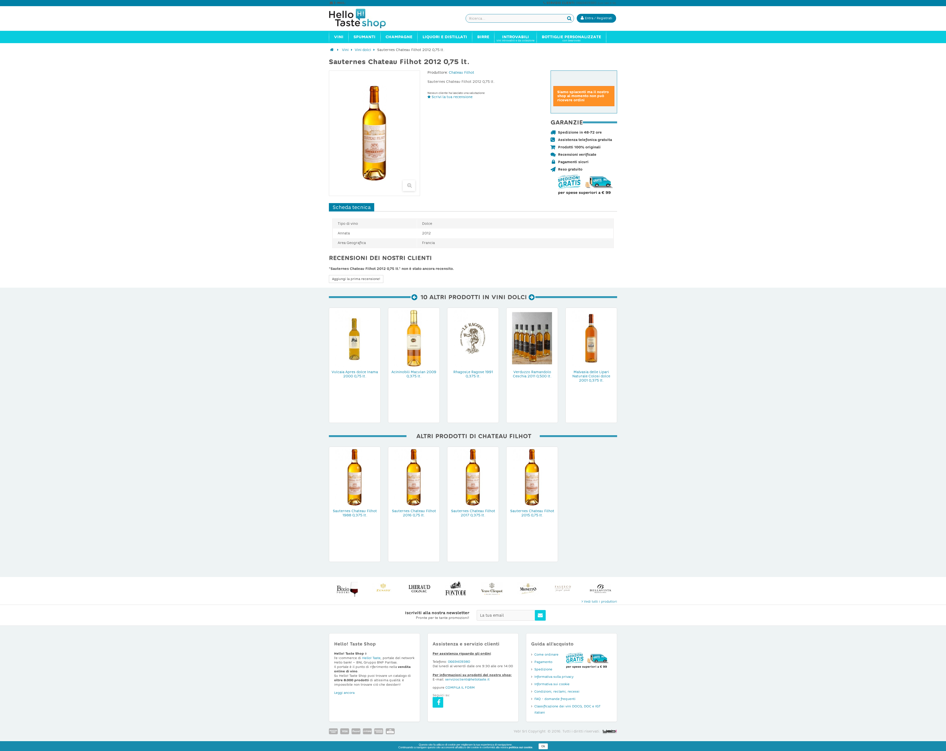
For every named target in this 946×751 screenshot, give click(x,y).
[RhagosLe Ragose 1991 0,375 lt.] (473, 338)
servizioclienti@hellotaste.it (368, 3)
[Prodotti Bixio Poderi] (347, 588)
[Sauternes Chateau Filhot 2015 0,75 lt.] (532, 477)
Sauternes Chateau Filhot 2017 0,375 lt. (473, 513)
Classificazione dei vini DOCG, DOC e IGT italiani (567, 709)
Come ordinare (546, 654)
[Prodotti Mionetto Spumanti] (528, 588)
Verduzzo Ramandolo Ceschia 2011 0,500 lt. (532, 374)
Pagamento (543, 662)
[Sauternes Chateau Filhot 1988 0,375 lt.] (354, 477)
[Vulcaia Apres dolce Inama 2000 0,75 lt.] (354, 338)
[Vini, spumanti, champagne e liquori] (332, 50)
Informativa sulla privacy (554, 677)
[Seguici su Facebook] (438, 702)
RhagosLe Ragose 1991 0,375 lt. (473, 374)
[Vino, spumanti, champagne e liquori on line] (362, 18)
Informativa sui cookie (552, 684)
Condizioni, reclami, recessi (556, 691)
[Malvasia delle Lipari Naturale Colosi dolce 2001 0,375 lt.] (591, 338)
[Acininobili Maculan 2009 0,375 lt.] (414, 338)
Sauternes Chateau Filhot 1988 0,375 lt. (355, 513)
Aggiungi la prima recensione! (356, 279)
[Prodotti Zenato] (383, 588)
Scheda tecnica (352, 207)
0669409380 (459, 662)
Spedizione (543, 669)
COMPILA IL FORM (460, 687)
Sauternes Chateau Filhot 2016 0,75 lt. (414, 513)
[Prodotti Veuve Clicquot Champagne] (492, 588)
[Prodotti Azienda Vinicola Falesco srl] (564, 588)
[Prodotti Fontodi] (455, 588)
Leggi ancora (344, 693)
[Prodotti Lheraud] (419, 588)
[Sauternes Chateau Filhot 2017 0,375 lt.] (473, 477)
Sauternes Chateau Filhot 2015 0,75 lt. (532, 513)
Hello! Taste (371, 658)
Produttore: (437, 72)
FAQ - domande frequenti (554, 699)
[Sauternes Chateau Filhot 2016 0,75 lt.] (414, 477)
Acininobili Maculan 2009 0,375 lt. (413, 374)
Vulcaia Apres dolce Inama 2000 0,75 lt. (355, 374)
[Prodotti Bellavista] (600, 588)
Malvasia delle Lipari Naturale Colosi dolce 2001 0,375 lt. (591, 376)
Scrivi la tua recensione (452, 97)
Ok (543, 746)
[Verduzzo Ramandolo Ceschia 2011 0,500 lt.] (532, 338)
